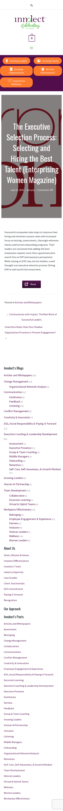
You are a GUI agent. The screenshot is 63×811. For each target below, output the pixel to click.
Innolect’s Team (12, 566)
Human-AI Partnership (16, 484)
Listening (14, 405)
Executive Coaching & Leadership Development (30, 434)
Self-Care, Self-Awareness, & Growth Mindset (35, 469)
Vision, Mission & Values (16, 555)
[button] (31, 5)
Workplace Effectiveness (17, 509)
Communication (13, 392)
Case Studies (10, 577)
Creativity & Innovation (17, 417)
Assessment (16, 443)
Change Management (16, 381)
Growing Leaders (13, 478)
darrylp (31, 189)
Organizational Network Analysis (27, 386)
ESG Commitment (13, 588)
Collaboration (17, 495)
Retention (15, 465)
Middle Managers (19, 456)
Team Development (15, 490)
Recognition (10, 600)
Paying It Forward (13, 594)
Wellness (14, 536)
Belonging (15, 514)
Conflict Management (16, 411)
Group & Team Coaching (23, 452)
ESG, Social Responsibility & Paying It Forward (30, 423)
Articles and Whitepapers (28, 302)
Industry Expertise (13, 572)
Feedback (14, 401)
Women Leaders (18, 540)
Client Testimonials (14, 583)
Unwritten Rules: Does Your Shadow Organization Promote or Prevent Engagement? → (30, 327)
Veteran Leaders (18, 531)
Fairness (14, 523)
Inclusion (14, 527)
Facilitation (15, 397)
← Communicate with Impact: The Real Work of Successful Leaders (31, 315)
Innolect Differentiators (16, 560)
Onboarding (16, 460)
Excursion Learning (20, 500)
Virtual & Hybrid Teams (22, 504)
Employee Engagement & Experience (30, 519)
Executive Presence (20, 448)
